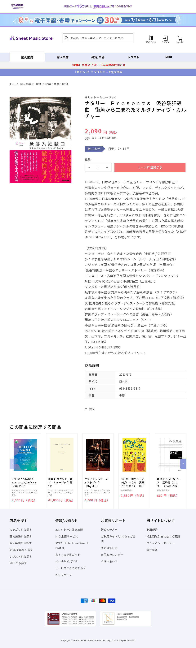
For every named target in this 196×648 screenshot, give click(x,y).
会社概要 (152, 550)
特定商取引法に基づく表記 (163, 536)
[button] (98, 38)
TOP (13, 84)
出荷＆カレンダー (112, 554)
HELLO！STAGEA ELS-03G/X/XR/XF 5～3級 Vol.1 (24, 482)
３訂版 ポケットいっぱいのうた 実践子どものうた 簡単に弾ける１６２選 (132, 482)
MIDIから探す (18, 563)
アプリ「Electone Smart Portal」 (71, 545)
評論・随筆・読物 (56, 84)
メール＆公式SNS (66, 561)
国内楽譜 (27, 57)
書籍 (38, 84)
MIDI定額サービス (66, 536)
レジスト (133, 57)
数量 (88, 159)
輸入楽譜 (63, 57)
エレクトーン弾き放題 (69, 529)
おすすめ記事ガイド (67, 554)
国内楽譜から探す (21, 536)
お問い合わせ (109, 561)
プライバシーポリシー (161, 543)
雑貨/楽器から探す (21, 550)
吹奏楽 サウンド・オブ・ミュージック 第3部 (60, 482)
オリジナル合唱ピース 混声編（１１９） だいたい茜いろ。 (169, 482)
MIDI (168, 57)
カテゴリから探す (21, 529)
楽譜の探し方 (109, 548)
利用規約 (152, 529)
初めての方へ (109, 529)
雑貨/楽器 (98, 57)
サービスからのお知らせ (70, 568)
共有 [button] (92, 409)
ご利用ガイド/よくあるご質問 (118, 538)
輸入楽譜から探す (21, 543)
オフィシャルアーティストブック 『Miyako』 (96, 482)
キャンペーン (63, 575)
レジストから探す (21, 556)
